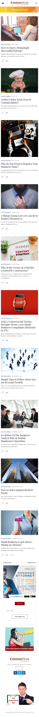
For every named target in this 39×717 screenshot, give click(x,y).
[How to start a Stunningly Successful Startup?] (19, 28)
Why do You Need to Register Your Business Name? (19, 165)
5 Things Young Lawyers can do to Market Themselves (19, 217)
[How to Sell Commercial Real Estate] (19, 471)
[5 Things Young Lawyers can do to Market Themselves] (19, 196)
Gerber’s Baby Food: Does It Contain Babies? (16, 101)
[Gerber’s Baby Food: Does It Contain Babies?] (19, 80)
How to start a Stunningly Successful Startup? (15, 49)
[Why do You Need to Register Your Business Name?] (19, 138)
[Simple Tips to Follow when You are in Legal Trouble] (19, 360)
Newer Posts (32, 562)
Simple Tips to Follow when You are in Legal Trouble (18, 381)
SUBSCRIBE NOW (20, 616)
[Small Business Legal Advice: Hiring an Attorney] (19, 522)
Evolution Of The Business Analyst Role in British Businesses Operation (15, 438)
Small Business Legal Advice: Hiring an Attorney (16, 543)
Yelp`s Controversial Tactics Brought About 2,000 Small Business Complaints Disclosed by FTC (18, 326)
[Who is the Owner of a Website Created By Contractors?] (19, 248)
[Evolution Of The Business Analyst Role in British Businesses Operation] (19, 414)
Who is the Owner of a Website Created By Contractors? (17, 269)
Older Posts (7, 562)
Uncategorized (6, 44)
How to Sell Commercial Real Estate (17, 491)
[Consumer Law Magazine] (19, 3)
